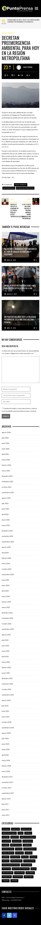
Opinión (5, 857)
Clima (20, 833)
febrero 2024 (6, 558)
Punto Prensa (27, 67)
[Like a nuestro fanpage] (4, 915)
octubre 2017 (6, 788)
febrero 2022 (6, 667)
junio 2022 (5, 646)
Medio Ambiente (8, 33)
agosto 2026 (6, 432)
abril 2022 (5, 656)
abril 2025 (5, 514)
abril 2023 (5, 591)
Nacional (19, 853)
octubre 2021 (6, 689)
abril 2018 (5, 755)
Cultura (6, 837)
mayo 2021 (5, 717)
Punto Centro (29, 861)
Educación (17, 841)
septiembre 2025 (8, 492)
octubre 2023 (6, 569)
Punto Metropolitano (11, 865)
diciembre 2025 (7, 476)
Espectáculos (16, 845)
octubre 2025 (6, 487)
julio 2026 (5, 438)
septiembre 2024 (8, 542)
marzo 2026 (6, 460)
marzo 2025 (6, 520)
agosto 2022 (6, 635)
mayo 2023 (5, 585)
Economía (6, 841)
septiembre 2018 (8, 728)
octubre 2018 (6, 722)
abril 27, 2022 (11, 328)
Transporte (17, 877)
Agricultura (26, 829)
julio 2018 (5, 738)
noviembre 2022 (7, 618)
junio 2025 (5, 509)
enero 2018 (6, 771)
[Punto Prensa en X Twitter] (9, 915)
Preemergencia (8, 188)
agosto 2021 (6, 700)
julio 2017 (5, 804)
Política (33, 857)
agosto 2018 (6, 733)
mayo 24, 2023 (11, 260)
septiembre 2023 (8, 574)
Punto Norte (26, 865)
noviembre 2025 (7, 481)
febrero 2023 (6, 602)
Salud (33, 869)
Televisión (30, 873)
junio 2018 (5, 744)
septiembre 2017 (8, 793)
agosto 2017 (6, 799)
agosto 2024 (6, 547)
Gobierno (27, 845)
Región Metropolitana (25, 188)
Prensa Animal (16, 861)
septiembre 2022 (8, 629)
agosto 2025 (6, 498)
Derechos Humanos (28, 837)
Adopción (15, 829)
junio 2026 (5, 443)
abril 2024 (5, 553)
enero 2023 (6, 607)
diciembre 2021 (7, 678)
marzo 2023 (6, 596)
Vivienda (14, 881)
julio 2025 (5, 503)
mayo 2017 (5, 815)
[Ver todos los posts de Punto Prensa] (19, 67)
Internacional (8, 849)
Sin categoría (7, 873)
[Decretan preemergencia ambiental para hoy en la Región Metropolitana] (20, 95)
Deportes (14, 837)
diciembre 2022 (7, 613)
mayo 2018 (5, 749)
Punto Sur (6, 869)
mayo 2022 (5, 651)
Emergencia (27, 841)
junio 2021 (5, 711)
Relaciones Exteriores (21, 869)
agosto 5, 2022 (12, 294)
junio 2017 (5, 810)
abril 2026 (5, 454)
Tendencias (7, 877)
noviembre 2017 (7, 782)
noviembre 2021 (7, 684)
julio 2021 (5, 706)
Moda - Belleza (8, 853)
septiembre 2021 (8, 695)
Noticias (29, 853)
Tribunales (29, 877)
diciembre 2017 (7, 777)
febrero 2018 (6, 766)
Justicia (19, 849)
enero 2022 (6, 673)
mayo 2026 (5, 449)
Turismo (6, 881)
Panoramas (15, 857)
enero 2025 (6, 525)
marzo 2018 (6, 760)
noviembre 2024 (7, 536)
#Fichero (6, 829)
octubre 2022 (6, 624)
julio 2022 (5, 640)
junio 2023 (5, 580)
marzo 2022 (6, 662)
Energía (5, 845)
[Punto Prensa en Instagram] (14, 915)
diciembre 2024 (7, 531)
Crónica (28, 833)
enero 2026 (6, 471)
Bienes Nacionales (9, 833)
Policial (25, 857)
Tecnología (19, 873)
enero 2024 (6, 563)
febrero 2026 (6, 465)
